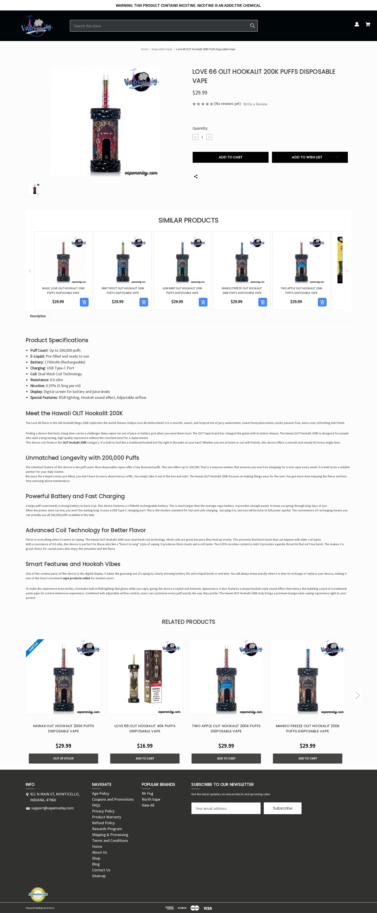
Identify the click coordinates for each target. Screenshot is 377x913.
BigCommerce (46, 908)
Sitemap (99, 875)
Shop (96, 858)
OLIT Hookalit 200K (75, 442)
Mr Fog (147, 793)
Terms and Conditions (110, 840)
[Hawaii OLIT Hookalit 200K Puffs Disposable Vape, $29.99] (63, 676)
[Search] (252, 26)
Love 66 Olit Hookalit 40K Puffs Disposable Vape (144, 728)
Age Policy (100, 793)
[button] (30, 270)
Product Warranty (106, 816)
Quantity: (200, 128)
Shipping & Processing (110, 834)
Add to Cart (145, 758)
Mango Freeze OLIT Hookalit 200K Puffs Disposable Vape (308, 728)
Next (357, 695)
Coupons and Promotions (113, 799)
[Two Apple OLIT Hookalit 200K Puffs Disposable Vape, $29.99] (226, 676)
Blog (96, 864)
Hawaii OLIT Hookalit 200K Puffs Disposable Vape (63, 728)
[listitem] (63, 270)
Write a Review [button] (255, 103)
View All (148, 805)
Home (97, 846)
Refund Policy (103, 822)
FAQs (96, 805)
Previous (14, 695)
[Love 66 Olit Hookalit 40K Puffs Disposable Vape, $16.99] (145, 676)
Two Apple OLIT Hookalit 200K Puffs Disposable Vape (226, 728)
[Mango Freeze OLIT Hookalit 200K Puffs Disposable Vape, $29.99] (307, 676)
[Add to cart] (84, 302)
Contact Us (101, 869)
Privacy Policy (103, 811)
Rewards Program (107, 828)
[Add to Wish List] (69, 710)
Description (38, 316)
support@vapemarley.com (52, 807)
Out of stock (63, 758)
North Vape (151, 799)
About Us (99, 852)
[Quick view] (58, 710)
